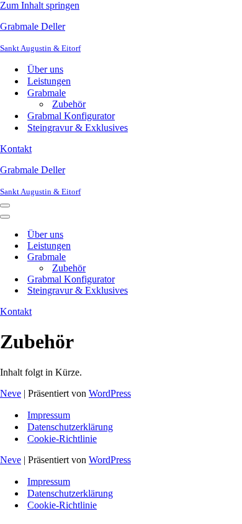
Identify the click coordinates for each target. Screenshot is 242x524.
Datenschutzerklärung (70, 427)
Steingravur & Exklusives (77, 127)
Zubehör (69, 104)
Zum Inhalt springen (39, 5)
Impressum (48, 415)
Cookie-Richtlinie (62, 438)
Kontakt (16, 148)
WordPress (110, 393)
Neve (10, 393)
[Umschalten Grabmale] (217, 257)
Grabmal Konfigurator (71, 116)
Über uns (45, 69)
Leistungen (49, 81)
